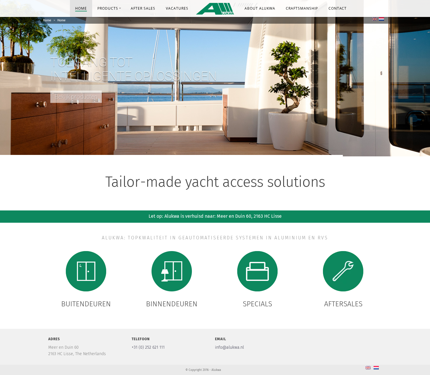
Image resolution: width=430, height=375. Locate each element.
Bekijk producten (76, 96)
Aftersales (343, 304)
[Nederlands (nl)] (381, 19)
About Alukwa (260, 8)
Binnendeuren (171, 304)
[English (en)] (374, 19)
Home (81, 8)
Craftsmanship (302, 8)
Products (107, 8)
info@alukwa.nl (229, 347)
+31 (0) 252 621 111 (148, 347)
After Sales (143, 8)
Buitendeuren (86, 304)
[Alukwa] (215, 8)
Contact (337, 8)
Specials (257, 304)
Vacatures (177, 8)
